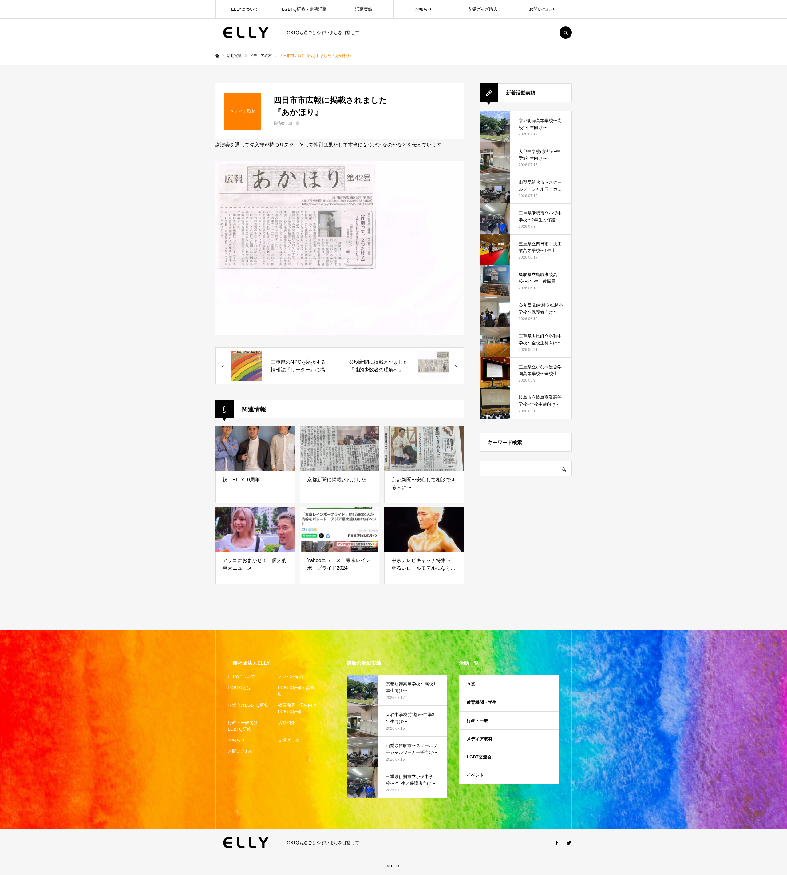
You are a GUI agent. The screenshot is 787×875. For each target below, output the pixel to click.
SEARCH (566, 32)
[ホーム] (217, 56)
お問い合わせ (542, 9)
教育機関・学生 (482, 702)
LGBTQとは (239, 687)
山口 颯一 (295, 123)
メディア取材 (479, 738)
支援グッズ (288, 740)
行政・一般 (477, 720)
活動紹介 (286, 722)
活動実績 (363, 9)
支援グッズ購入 (483, 9)
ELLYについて (245, 9)
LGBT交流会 (479, 756)
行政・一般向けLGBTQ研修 (243, 726)
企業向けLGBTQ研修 (248, 705)
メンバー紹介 (291, 676)
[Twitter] (569, 843)
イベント (475, 775)
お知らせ (423, 9)
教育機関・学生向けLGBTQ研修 (297, 708)
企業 (471, 684)
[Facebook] (556, 843)
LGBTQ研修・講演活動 (304, 9)
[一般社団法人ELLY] (246, 32)
